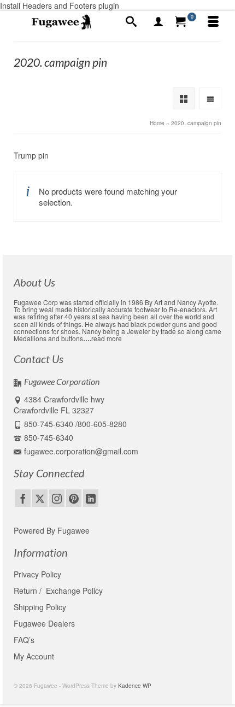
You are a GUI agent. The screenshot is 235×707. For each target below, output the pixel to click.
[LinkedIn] (90, 498)
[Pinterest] (73, 498)
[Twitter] (40, 498)
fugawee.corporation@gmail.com (81, 451)
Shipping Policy (40, 606)
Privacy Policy (37, 574)
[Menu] (213, 22)
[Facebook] (23, 498)
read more (106, 338)
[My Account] (158, 22)
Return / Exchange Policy (58, 590)
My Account (34, 656)
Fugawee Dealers (45, 623)
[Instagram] (56, 498)
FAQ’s (24, 639)
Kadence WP (134, 686)
